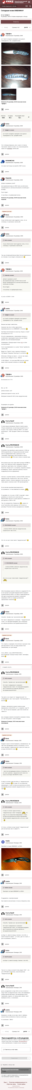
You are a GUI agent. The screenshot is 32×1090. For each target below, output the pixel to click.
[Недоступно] (16, 53)
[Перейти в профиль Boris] (3, 216)
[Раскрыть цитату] (3, 130)
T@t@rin (7, 15)
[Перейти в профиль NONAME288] (3, 161)
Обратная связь (11, 1084)
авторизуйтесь (23, 1041)
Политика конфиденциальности (18, 1082)
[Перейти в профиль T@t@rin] (3, 34)
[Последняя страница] (30, 27)
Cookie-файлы (21, 1084)
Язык (5, 1082)
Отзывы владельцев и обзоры (19, 16)
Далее (26, 27)
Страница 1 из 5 (16, 27)
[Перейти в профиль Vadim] (3, 842)
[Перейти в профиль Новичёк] (3, 179)
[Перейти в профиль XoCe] (3, 125)
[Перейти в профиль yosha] (3, 309)
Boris (7, 215)
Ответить (16, 21)
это (22, 342)
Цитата (7, 109)
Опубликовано (14, 35)
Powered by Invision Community (16, 1087)
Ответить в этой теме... (11, 1049)
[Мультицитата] (2, 109)
